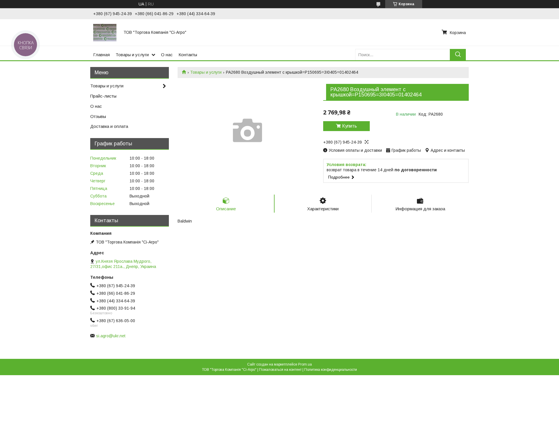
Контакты (187, 54)
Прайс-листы (103, 95)
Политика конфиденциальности (330, 370)
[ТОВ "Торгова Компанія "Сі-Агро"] (104, 32)
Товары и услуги (132, 54)
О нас (167, 54)
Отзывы (98, 116)
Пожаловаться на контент (280, 370)
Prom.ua (305, 364)
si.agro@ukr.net (110, 336)
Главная (101, 54)
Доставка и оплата (109, 126)
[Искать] (458, 54)
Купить (349, 126)
